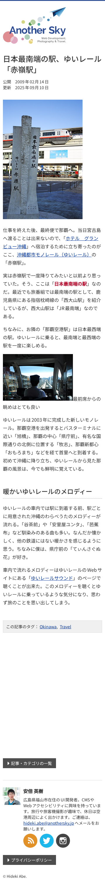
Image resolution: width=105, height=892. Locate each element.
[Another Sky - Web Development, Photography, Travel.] (34, 40)
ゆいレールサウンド (52, 577)
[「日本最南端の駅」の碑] (43, 217)
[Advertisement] (52, 693)
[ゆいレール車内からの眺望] (38, 398)
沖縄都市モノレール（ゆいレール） (54, 254)
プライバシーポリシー (31, 860)
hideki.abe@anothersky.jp (48, 823)
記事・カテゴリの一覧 (31, 763)
